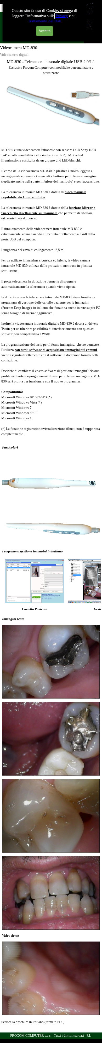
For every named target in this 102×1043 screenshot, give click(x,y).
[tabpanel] (51, 67)
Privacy (62, 16)
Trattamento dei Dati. (45, 21)
